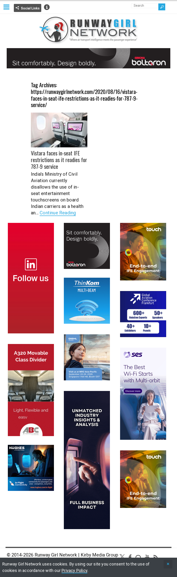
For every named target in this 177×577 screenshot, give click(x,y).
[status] (168, 564)
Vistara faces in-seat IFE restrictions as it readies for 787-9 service (59, 159)
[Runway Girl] (88, 41)
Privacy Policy (74, 570)
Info (47, 7)
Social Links (30, 8)
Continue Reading (58, 213)
